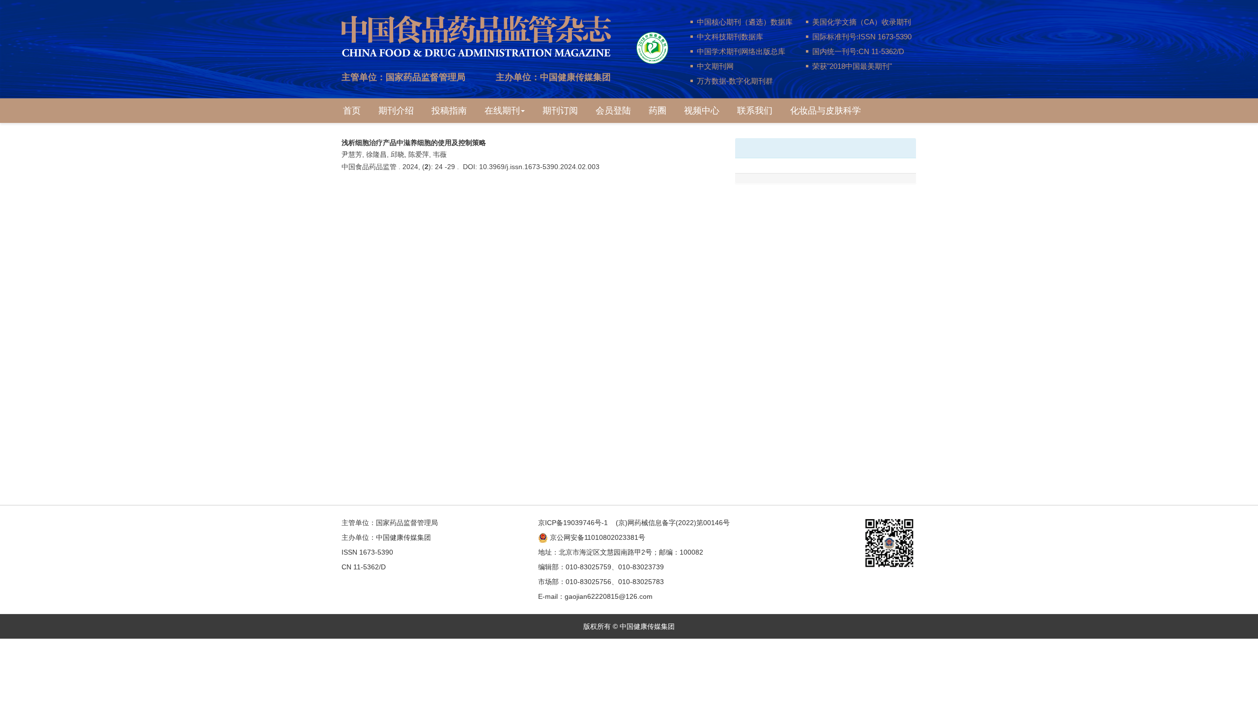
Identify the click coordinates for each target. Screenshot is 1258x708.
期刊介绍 (396, 111)
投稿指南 (449, 111)
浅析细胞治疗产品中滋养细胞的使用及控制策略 (414, 143)
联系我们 (754, 111)
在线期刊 (502, 111)
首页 (352, 111)
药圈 (657, 111)
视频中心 (701, 111)
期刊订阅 (560, 111)
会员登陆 (613, 111)
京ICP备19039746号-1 (573, 523)
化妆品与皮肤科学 (825, 111)
